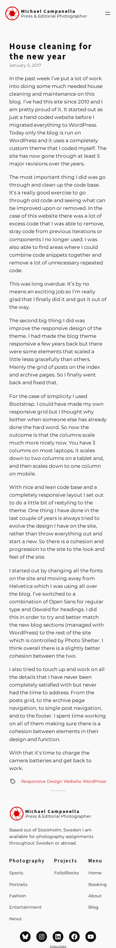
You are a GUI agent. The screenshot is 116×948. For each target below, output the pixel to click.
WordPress (94, 781)
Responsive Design (41, 781)
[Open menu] (107, 13)
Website (72, 781)
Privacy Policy (58, 946)
